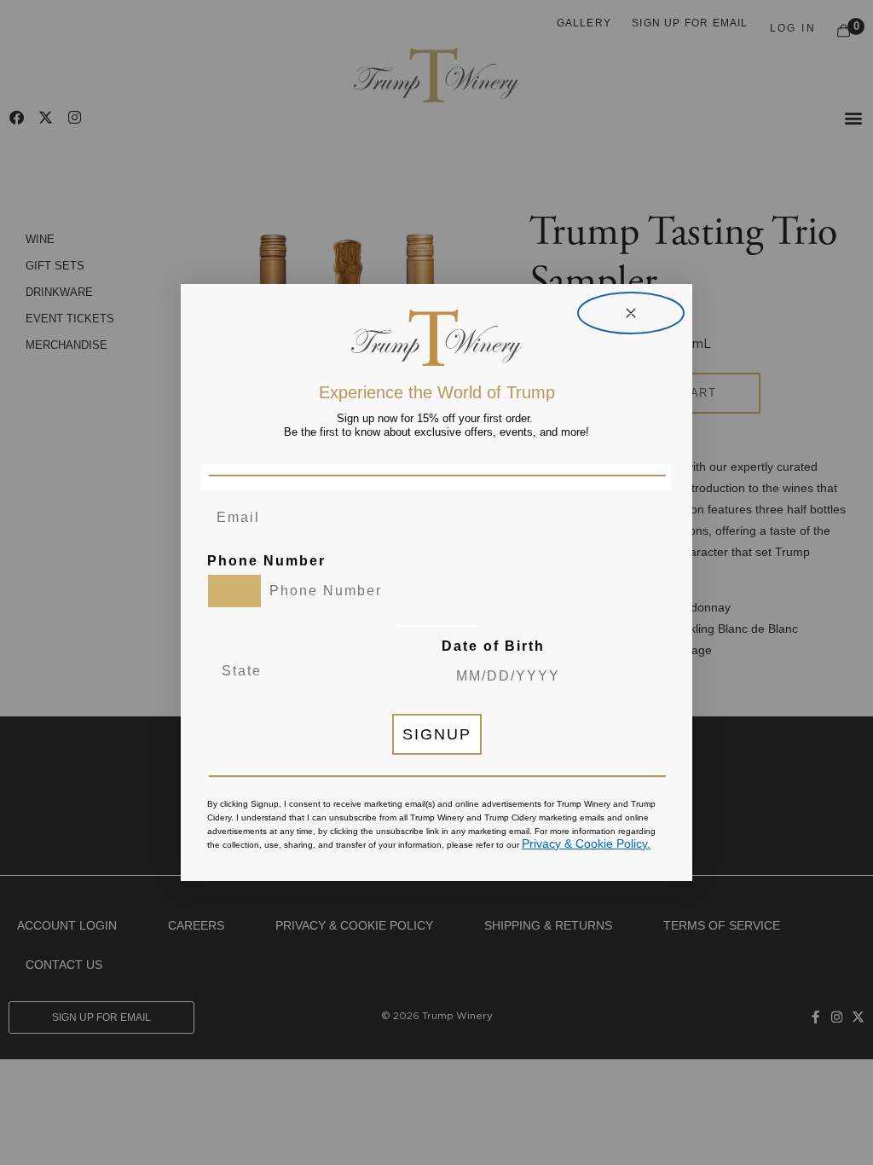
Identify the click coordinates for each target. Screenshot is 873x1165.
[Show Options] (372, 671)
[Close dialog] (631, 313)
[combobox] (234, 591)
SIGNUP (436, 734)
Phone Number (266, 561)
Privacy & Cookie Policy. (586, 843)
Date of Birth (493, 646)
